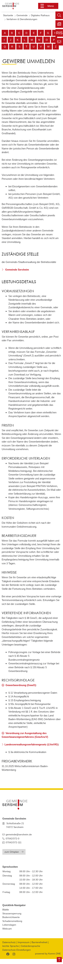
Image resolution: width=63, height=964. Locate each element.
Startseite (8, 15)
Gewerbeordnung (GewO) (21, 685)
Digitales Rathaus (40, 15)
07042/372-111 (13, 842)
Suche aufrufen (59, 15)
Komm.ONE (54, 953)
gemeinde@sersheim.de (19, 834)
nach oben (59, 959)
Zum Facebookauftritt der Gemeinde (8, 953)
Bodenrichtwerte (11, 917)
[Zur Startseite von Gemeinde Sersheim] (13, 6)
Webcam (7, 928)
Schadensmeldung (12, 921)
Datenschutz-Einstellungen (16, 950)
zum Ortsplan (12, 852)
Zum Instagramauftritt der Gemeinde (13, 953)
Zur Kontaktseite (59, 41)
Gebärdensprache (30, 946)
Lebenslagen (9, 925)
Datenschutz (9, 942)
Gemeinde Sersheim (17, 269)
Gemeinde (22, 15)
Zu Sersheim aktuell (59, 24)
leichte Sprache (10, 946)
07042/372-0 (12, 838)
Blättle (5, 909)
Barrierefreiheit (39, 942)
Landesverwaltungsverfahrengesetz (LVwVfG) (31, 744)
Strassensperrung (11, 913)
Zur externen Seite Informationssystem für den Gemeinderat (59, 34)
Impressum (24, 942)
